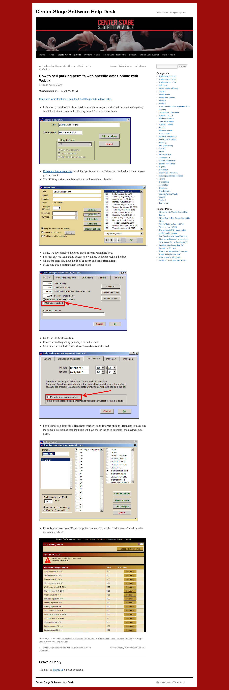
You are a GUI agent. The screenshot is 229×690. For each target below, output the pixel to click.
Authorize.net (164, 157)
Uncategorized (164, 190)
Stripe (161, 151)
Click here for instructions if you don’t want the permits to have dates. (75, 99)
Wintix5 (162, 127)
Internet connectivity (167, 163)
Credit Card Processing (114, 54)
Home (42, 54)
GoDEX (162, 148)
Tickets (162, 178)
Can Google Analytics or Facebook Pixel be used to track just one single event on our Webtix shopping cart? (173, 239)
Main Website (168, 54)
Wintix (51, 54)
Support (132, 54)
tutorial (42, 641)
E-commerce (164, 181)
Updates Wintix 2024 (167, 82)
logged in (58, 669)
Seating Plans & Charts (168, 193)
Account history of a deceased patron (128, 66)
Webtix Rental (90, 638)
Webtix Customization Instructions (172, 260)
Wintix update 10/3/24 (168, 227)
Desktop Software (166, 118)
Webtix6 (120, 638)
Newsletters (163, 169)
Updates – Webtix (166, 124)
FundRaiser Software (167, 139)
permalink (63, 641)
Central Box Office (166, 121)
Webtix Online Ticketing (69, 54)
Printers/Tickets (92, 54)
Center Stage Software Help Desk (76, 11)
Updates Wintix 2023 (167, 76)
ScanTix (162, 91)
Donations (163, 187)
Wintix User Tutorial (149, 54)
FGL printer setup (166, 145)
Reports (162, 166)
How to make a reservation (169, 257)
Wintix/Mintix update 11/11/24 (171, 224)
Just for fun (163, 202)
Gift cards (163, 85)
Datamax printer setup (168, 136)
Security (162, 196)
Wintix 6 (162, 199)
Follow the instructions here (57, 171)
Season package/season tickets (171, 175)
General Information (167, 160)
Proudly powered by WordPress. (173, 682)
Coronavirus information (169, 112)
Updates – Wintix (166, 115)
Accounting (163, 184)
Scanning (162, 142)
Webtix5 (128, 638)
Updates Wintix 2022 (167, 79)
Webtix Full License (107, 638)
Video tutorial (164, 133)
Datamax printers (166, 130)
